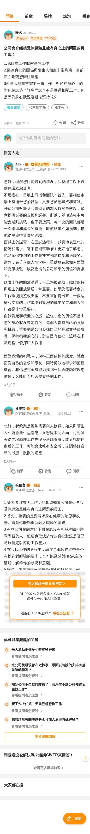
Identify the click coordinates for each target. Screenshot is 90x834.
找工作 (59, 108)
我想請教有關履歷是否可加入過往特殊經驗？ (45, 719)
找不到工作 (37, 108)
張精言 (20, 485)
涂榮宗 (20, 409)
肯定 (48, 394)
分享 (81, 122)
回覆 (76, 394)
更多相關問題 (45, 737)
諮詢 (67, 16)
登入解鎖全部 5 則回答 (45, 584)
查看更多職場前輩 (47, 768)
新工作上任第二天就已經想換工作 (37, 704)
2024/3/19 (29, 33)
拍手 (20, 394)
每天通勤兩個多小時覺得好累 (33, 649)
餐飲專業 (13, 108)
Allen (19, 164)
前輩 (29, 16)
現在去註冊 (61, 613)
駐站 (48, 16)
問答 (9, 16)
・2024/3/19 (58, 169)
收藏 (62, 122)
